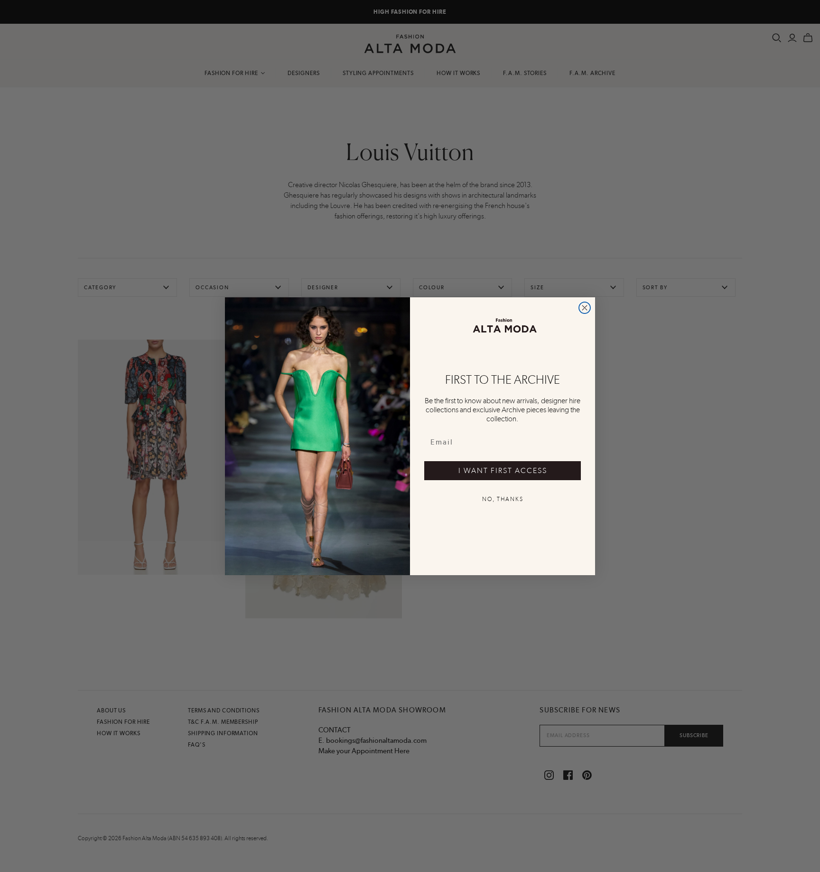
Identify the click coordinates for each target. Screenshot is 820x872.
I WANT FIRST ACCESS (502, 470)
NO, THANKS (502, 499)
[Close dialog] (584, 307)
